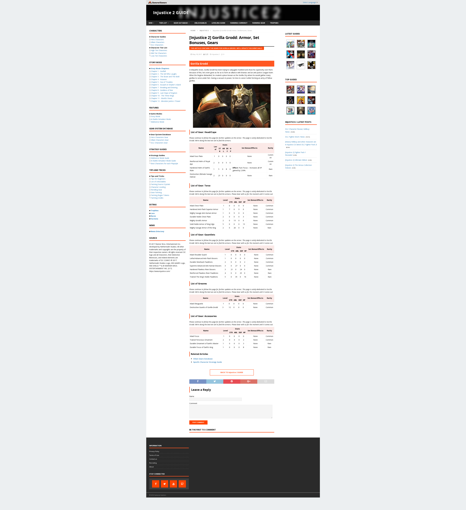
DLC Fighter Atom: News (295, 137)
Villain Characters (157, 42)
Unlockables (200, 23)
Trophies (274, 23)
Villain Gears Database (202, 359)
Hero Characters (157, 39)
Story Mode (155, 116)
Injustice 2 (216, 54)
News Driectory (157, 231)
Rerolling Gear (156, 190)
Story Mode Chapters (160, 68)
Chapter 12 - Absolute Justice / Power (165, 101)
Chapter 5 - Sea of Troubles (162, 82)
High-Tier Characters (159, 50)
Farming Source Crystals (160, 184)
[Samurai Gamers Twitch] (182, 484)
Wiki (150, 23)
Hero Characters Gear (159, 137)
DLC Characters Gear (159, 143)
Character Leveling (158, 187)
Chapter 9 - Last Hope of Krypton (164, 93)
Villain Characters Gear (160, 140)
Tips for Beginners (158, 179)
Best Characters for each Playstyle (164, 163)
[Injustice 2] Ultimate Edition (296, 160)
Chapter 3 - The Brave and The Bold (165, 76)
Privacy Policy (154, 451)
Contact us (153, 459)
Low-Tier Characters (159, 56)
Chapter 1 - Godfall (158, 71)
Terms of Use (154, 455)
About (151, 467)
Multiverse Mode (157, 122)
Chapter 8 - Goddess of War (162, 90)
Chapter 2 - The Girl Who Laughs (164, 74)
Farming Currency (238, 23)
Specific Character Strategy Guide (207, 362)
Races (153, 216)
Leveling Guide (218, 23)
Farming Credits (157, 198)
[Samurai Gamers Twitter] (164, 484)
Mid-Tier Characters (158, 53)
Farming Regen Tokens (160, 195)
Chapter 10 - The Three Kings (162, 95)
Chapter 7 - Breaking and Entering (164, 87)
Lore (153, 213)
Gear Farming (156, 192)
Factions (154, 219)
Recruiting (153, 463)
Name (191, 396)
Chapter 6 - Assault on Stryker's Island (166, 85)
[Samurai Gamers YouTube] (173, 484)
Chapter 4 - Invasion (159, 79)
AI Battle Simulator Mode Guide (163, 161)
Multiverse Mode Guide (160, 158)
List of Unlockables (158, 181)
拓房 (206, 54)
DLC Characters (157, 45)
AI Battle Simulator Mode (161, 119)
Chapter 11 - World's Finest (161, 98)
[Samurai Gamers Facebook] (155, 484)
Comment (193, 403)
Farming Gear (258, 23)
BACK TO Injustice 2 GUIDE (232, 372)
